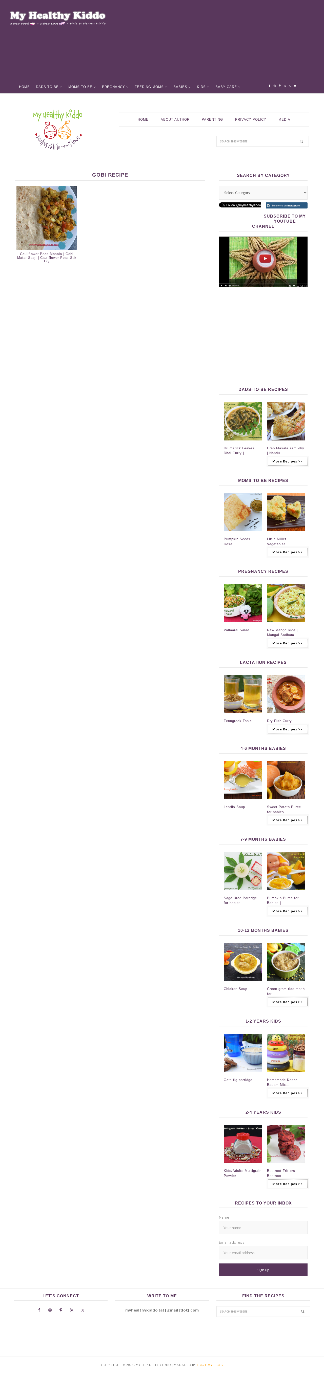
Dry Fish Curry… (281, 721)
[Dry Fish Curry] (286, 714)
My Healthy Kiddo (58, 129)
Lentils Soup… (236, 807)
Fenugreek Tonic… (239, 721)
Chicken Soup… (237, 989)
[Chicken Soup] (243, 982)
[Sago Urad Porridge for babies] (243, 891)
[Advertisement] (219, 43)
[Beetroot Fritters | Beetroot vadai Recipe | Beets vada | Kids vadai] (286, 1164)
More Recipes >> (287, 461)
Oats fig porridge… (240, 1080)
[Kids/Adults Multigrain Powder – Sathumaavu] (243, 1164)
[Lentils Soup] (243, 800)
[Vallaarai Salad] (243, 623)
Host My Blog (210, 1365)
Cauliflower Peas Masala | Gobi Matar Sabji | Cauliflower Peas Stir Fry (46, 257)
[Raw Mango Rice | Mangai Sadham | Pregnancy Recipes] (286, 623)
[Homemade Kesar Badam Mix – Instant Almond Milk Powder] (286, 1073)
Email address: (232, 1242)
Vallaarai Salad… (238, 630)
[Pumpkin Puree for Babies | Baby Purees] (286, 891)
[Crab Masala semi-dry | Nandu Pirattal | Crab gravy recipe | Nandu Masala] (286, 442)
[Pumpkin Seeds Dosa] (243, 532)
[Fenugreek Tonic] (243, 714)
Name (224, 1217)
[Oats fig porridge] (243, 1073)
